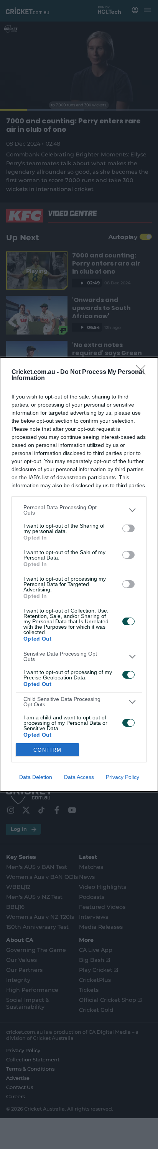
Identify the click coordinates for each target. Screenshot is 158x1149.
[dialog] (79, 574)
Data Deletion (35, 777)
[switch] (128, 528)
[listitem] (79, 510)
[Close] (143, 372)
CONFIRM (47, 750)
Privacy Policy (122, 777)
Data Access (79, 777)
